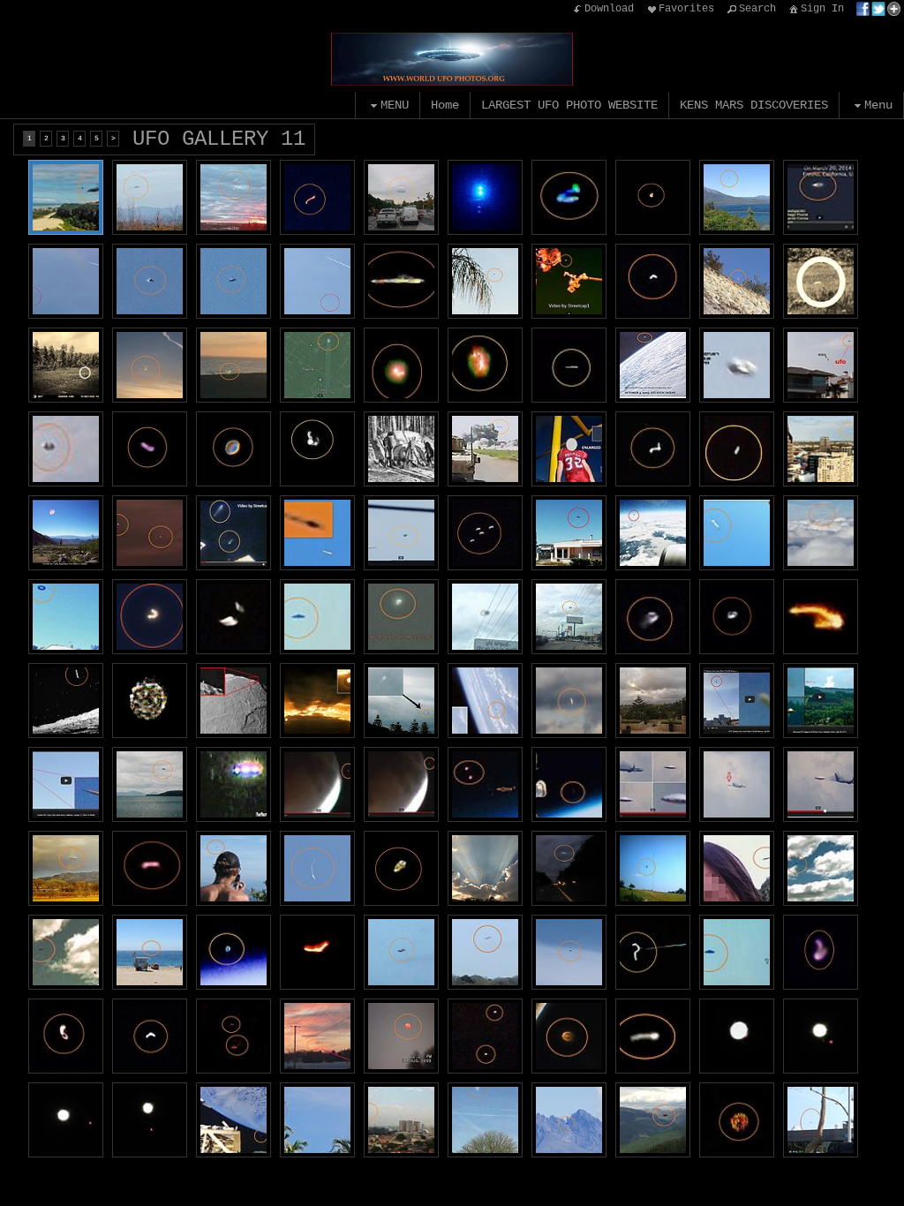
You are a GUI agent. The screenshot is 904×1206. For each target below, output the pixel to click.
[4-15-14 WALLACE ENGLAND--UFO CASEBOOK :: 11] (485, 1120)
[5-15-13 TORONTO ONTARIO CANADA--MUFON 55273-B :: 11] (737, 868)
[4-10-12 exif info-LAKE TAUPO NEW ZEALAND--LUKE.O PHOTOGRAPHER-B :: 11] (233, 868)
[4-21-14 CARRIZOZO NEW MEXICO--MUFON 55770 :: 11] (485, 533)
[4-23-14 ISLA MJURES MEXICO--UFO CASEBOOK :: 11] (401, 281)
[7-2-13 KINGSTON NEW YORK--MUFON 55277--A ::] (569, 868)
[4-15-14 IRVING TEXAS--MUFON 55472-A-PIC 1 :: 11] (150, 1120)
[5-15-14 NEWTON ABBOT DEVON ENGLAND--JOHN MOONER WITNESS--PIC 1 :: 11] (317, 281)
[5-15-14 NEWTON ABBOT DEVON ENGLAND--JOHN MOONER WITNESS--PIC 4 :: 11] (150, 281)
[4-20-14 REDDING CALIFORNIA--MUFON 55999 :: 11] (737, 197)
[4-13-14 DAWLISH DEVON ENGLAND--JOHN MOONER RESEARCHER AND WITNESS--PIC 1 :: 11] (401, 952)
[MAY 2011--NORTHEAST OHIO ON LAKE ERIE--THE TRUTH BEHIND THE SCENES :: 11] (150, 533)
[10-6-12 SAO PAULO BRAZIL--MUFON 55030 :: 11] (401, 1120)
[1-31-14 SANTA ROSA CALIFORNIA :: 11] (66, 784)
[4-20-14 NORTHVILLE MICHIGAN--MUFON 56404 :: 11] (317, 197)
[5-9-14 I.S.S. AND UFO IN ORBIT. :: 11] (569, 281)
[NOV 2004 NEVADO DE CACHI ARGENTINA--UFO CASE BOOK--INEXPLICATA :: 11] (66, 533)
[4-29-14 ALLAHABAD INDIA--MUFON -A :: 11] (569, 700)
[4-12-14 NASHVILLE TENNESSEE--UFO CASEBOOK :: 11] (820, 449)
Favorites (686, 9)
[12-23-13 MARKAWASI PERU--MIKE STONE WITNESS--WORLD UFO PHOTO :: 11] (569, 952)
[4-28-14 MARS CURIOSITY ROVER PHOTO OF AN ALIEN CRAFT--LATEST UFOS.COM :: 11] (66, 700)
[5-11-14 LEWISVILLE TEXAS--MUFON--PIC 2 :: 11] (820, 281)
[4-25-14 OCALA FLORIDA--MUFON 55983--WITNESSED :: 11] (653, 197)
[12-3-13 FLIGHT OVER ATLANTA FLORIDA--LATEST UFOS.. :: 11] (820, 533)
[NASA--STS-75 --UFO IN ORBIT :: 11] (233, 952)
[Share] (878, 9)
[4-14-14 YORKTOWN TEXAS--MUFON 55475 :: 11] (653, 1036)
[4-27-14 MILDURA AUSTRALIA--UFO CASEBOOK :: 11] (66, 617)
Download (609, 9)
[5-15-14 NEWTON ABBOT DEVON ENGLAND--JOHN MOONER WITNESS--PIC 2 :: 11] (233, 281)
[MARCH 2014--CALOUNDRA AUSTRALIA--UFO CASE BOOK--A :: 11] (317, 952)
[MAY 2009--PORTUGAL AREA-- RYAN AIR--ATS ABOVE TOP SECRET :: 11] (653, 533)
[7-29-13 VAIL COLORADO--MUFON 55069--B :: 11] (653, 1120)
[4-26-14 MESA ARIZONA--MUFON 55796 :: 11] (150, 449)
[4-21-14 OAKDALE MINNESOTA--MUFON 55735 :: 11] (150, 617)
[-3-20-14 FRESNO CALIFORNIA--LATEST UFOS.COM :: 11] (820, 197)
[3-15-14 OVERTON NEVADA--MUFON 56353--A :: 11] (569, 197)
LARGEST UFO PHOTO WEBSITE (569, 105)
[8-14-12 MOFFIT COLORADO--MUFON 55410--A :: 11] (569, 1120)
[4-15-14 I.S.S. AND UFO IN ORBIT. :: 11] (233, 1120)
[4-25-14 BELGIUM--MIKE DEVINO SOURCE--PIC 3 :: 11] (653, 784)
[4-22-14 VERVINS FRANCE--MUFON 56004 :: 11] (485, 197)
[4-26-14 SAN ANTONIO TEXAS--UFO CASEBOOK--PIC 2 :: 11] (485, 617)
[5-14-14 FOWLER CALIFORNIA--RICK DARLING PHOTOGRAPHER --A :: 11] (485, 281)
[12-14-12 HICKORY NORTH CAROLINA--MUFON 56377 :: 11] (150, 197)
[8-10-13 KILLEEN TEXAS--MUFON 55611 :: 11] (485, 868)
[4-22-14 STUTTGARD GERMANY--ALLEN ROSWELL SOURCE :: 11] (233, 784)
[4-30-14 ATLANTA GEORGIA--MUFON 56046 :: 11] (401, 197)
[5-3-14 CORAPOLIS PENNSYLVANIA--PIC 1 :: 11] (485, 365)
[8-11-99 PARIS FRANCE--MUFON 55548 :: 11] (401, 1036)
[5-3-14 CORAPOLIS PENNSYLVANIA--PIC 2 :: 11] (401, 365)
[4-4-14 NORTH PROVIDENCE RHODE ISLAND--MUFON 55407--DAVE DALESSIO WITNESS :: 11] (653, 281)
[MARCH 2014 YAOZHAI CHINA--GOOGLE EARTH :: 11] (317, 365)
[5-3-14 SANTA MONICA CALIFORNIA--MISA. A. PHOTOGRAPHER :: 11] (233, 365)
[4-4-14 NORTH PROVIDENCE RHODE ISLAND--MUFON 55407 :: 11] (150, 1036)
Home (445, 105)
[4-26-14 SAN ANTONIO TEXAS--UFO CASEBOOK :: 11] (569, 617)
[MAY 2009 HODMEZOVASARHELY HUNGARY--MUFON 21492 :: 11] (317, 700)
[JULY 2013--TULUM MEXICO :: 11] (737, 700)
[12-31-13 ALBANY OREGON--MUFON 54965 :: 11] (150, 868)
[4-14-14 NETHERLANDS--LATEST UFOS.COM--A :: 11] (737, 952)
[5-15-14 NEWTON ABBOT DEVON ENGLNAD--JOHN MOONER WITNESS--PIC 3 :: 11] (66, 281)
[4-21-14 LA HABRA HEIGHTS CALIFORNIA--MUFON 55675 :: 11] (233, 617)
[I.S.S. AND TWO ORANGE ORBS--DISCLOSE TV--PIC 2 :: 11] (485, 784)
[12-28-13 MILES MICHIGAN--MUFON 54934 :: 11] (233, 1036)
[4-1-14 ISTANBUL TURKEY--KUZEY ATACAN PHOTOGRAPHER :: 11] (820, 1120)
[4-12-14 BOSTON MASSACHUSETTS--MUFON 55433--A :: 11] (737, 1120)
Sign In (822, 9)
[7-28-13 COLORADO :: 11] (820, 700)
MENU (394, 105)
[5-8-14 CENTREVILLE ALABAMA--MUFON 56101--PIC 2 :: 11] (653, 449)
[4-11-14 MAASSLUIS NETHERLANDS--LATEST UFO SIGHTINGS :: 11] (317, 617)
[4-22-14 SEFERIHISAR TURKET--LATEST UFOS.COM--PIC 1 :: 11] (66, 449)
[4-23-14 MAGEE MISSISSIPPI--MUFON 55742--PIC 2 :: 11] (653, 617)
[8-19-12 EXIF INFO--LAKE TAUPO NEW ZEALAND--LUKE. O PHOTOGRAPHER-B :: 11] (150, 784)
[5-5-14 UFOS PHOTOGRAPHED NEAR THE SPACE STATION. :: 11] (233, 533)
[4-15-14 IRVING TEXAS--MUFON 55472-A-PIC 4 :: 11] (737, 1036)
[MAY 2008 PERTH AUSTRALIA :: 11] (401, 700)
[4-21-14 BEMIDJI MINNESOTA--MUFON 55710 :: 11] (150, 700)
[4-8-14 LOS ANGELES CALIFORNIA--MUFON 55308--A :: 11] (820, 952)
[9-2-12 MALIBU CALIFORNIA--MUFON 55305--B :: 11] (150, 952)
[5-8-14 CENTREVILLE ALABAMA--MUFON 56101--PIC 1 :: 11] (737, 449)
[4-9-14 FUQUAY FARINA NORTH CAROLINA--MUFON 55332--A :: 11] (401, 868)
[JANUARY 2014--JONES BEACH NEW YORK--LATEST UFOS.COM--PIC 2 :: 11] (820, 868)
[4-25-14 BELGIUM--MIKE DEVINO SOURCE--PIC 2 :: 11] (737, 784)
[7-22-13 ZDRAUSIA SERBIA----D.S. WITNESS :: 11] (653, 868)
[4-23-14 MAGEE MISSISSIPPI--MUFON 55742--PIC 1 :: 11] (737, 617)
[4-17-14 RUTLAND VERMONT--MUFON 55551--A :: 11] (653, 952)
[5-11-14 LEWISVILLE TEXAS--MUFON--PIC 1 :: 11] (66, 365)
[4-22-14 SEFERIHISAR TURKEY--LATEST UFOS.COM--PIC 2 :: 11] (820, 365)
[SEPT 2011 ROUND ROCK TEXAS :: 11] (66, 868)
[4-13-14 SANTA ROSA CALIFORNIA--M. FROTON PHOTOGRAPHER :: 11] (737, 533)
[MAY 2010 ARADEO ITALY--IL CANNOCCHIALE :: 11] (569, 533)
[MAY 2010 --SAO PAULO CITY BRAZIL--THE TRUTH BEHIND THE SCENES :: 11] (317, 533)
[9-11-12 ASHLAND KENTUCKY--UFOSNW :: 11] (569, 449)
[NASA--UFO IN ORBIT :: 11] (485, 700)
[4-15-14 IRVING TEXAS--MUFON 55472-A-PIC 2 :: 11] (66, 1120)
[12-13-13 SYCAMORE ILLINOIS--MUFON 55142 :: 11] (317, 1036)
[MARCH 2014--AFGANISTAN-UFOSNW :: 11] (485, 449)
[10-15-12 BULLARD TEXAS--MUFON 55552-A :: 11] (317, 868)
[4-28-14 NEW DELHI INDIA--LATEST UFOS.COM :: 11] (820, 617)
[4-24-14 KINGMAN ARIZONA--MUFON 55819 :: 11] (317, 449)
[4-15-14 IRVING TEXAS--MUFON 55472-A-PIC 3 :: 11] (820, 1036)
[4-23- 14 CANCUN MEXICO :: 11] (569, 365)
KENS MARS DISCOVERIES (754, 105)
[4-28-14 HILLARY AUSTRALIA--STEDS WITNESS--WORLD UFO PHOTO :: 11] (653, 700)
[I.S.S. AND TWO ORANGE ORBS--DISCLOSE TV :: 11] (569, 784)
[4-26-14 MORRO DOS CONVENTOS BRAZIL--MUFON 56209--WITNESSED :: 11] (66, 197)
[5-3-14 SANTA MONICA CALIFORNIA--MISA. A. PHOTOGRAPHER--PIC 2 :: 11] (150, 365)
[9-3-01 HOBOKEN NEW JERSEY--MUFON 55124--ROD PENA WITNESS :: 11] (569, 1036)
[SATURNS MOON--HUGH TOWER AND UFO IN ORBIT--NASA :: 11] (233, 700)
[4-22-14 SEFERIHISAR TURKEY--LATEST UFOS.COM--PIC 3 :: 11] (737, 365)
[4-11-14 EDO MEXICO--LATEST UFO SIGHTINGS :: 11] (401, 617)
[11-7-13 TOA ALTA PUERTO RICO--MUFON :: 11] (485, 1036)
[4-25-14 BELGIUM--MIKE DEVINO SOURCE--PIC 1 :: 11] (820, 784)
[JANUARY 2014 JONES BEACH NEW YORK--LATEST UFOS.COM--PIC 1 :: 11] (66, 952)
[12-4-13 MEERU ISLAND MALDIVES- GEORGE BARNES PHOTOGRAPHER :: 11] (317, 1120)
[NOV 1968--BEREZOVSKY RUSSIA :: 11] (401, 449)
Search (757, 9)
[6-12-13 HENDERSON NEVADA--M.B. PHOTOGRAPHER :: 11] (737, 281)
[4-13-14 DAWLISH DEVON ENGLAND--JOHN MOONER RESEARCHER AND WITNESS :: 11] (485, 952)
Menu (878, 105)
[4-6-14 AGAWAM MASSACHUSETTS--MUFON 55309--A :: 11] (66, 1036)
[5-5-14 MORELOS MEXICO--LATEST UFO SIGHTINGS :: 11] (401, 533)
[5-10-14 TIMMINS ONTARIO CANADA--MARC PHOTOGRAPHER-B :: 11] (233, 197)
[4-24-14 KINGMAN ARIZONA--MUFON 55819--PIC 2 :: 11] (233, 449)
